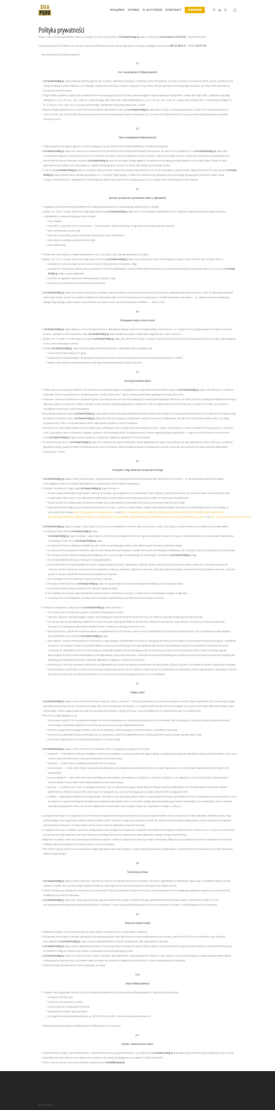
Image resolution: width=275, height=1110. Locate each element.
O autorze (152, 10)
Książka (117, 10)
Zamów (195, 10)
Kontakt (174, 10)
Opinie (133, 10)
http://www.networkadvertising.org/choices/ (231, 517)
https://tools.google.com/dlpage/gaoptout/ (94, 512)
